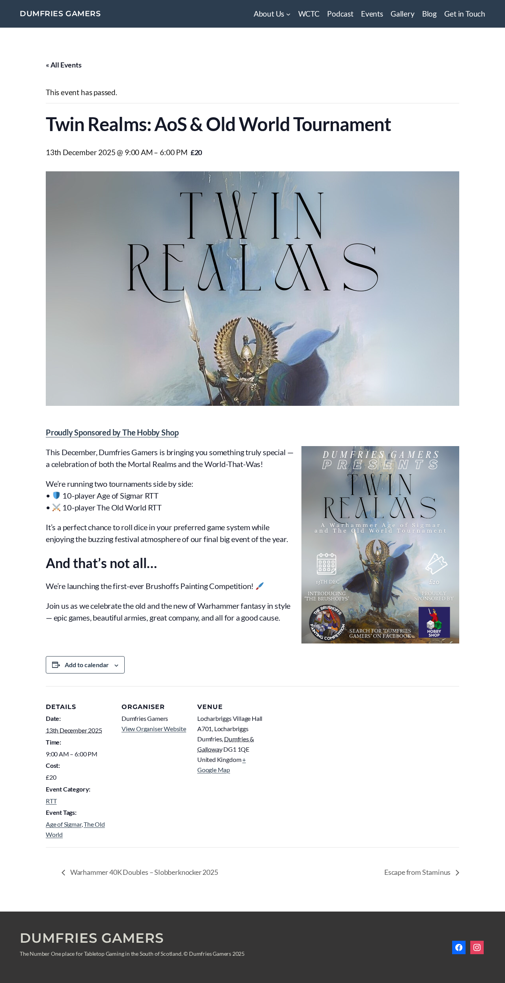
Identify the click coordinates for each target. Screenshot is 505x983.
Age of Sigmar (64, 824)
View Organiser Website (154, 728)
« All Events (64, 64)
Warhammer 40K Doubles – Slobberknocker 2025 (143, 872)
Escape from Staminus (418, 872)
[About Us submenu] (288, 14)
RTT (51, 801)
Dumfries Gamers (60, 13)
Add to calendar (87, 664)
